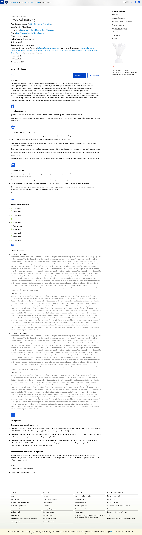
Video (109, 515)
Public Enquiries (15, 522)
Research (79, 493)
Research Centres (80, 499)
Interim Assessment (118, 32)
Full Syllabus (79, 75)
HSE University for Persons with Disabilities (24, 518)
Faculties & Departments (18, 506)
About (13, 493)
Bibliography (116, 35)
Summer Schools (48, 515)
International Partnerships (18, 509)
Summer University (48, 512)
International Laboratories (83, 496)
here (77, 531)
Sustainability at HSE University (20, 502)
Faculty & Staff (15, 512)
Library (109, 509)
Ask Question (94, 75)
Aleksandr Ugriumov (91, 50)
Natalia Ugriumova (17, 53)
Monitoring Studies (81, 506)
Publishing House (112, 502)
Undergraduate (47, 502)
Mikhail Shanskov (78, 50)
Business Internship (48, 522)
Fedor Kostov (59, 50)
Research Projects (80, 502)
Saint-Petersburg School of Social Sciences (30, 33)
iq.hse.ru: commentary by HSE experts (118, 506)
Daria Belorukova (48, 50)
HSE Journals (111, 499)
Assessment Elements (119, 28)
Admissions (46, 496)
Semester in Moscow (49, 518)
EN (127, 2)
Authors (114, 39)
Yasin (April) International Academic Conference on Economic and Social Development (90, 516)
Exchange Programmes (49, 509)
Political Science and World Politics (40, 24)
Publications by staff (113, 496)
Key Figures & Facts (16, 499)
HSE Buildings (15, 515)
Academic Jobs (79, 512)
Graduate (46, 506)
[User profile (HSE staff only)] (135, 2)
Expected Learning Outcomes (122, 21)
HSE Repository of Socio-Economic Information (121, 518)
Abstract (115, 15)
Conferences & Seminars (82, 509)
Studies (46, 493)
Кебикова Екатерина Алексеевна (48, 48)
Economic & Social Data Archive (117, 512)
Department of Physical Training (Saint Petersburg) (37, 30)
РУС (125, 2)
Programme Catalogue (50, 499)
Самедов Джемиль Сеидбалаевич (30, 50)
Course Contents (118, 25)
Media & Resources (115, 493)
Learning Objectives (118, 18)
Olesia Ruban (68, 50)
